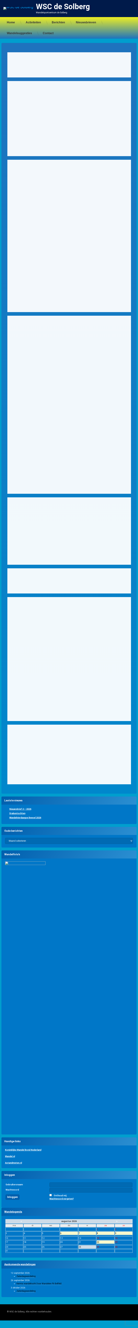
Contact (48, 33)
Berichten (58, 22)
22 (105, 1242)
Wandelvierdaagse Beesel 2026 (25, 817)
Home (11, 22)
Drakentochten (17, 813)
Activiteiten (33, 22)
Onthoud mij (60, 1195)
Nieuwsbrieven (86, 22)
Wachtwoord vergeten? (61, 1199)
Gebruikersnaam (14, 1184)
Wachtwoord (12, 1190)
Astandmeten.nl (13, 1163)
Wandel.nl (10, 1156)
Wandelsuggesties (19, 33)
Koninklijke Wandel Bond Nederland (23, 1150)
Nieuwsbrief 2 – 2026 (20, 809)
